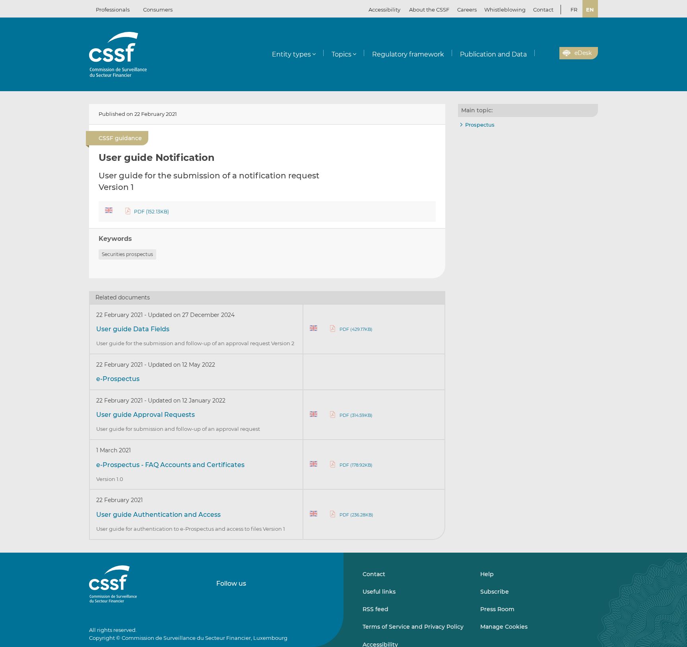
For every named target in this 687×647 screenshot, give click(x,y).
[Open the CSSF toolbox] (550, 53)
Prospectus (480, 124)
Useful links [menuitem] (379, 591)
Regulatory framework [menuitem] (408, 54)
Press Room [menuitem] (497, 609)
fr (574, 9)
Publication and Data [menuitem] (493, 54)
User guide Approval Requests (145, 414)
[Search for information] (541, 53)
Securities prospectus (127, 254)
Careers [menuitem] (467, 9)
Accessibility (384, 9)
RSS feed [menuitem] (375, 609)
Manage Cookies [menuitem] (504, 626)
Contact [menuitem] (543, 9)
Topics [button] (341, 54)
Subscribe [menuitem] (494, 591)
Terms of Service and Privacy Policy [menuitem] (413, 626)
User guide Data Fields (132, 329)
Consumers (158, 9)
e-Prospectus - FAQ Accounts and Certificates (170, 465)
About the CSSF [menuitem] (429, 9)
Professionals (113, 9)
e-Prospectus (118, 379)
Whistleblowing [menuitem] (505, 9)
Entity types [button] (291, 54)
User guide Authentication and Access (158, 514)
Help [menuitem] (487, 574)
